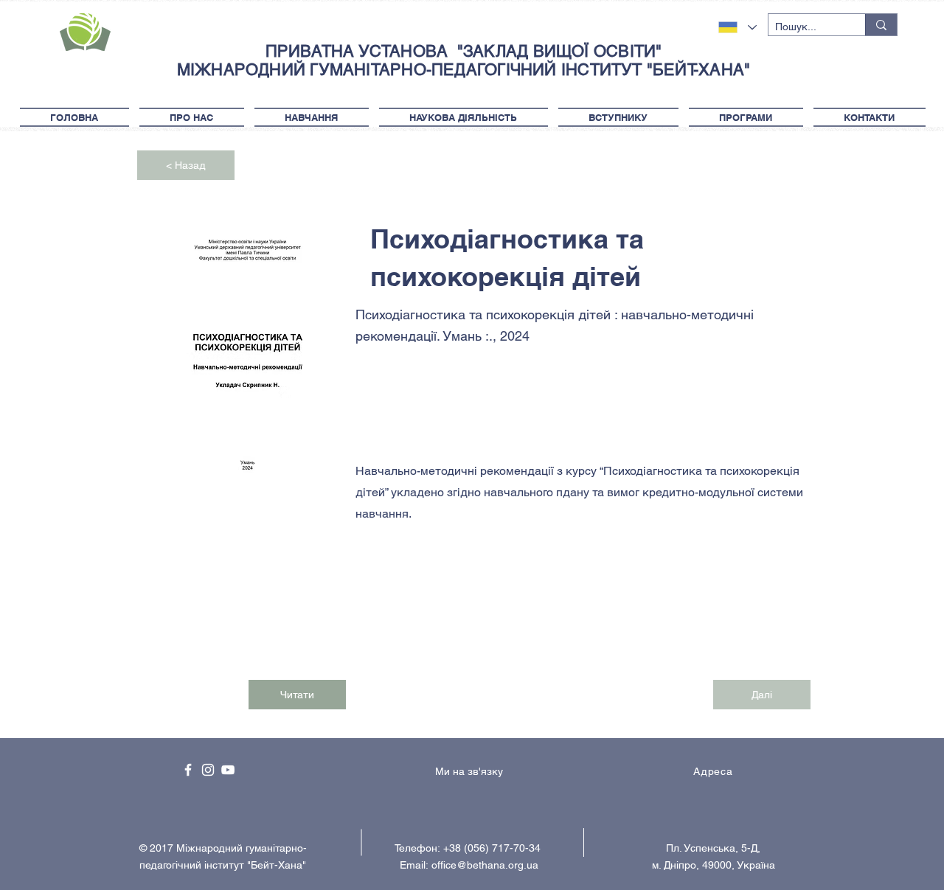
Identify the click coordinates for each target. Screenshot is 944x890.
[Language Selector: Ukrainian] (737, 27)
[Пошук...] (881, 24)
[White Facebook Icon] (188, 770)
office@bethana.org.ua (484, 865)
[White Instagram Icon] (208, 770)
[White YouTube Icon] (228, 770)
